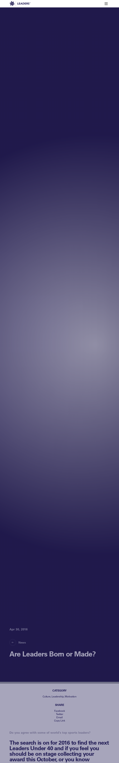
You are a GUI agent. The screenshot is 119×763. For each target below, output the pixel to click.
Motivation (70, 696)
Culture (47, 696)
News (22, 642)
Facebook (59, 710)
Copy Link (59, 720)
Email (59, 717)
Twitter (59, 714)
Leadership (58, 696)
